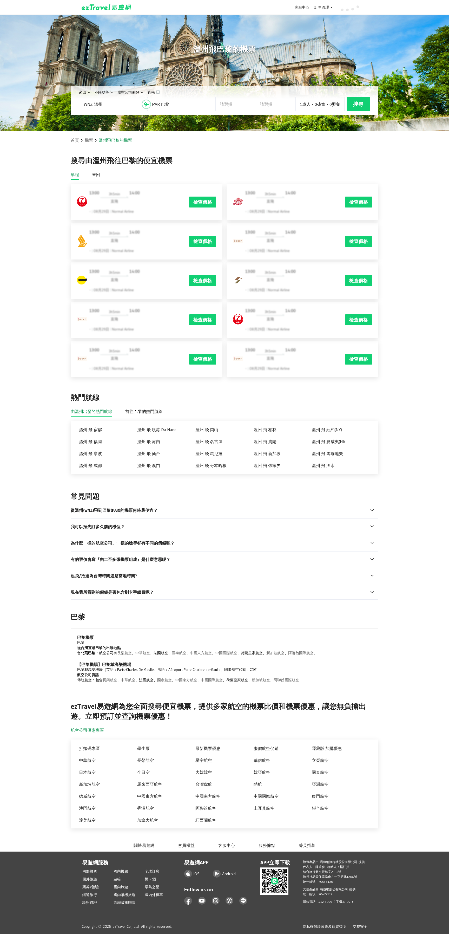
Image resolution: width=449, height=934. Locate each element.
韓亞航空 (262, 772)
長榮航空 (124, 653)
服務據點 (267, 845)
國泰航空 (179, 653)
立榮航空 (320, 760)
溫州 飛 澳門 (148, 465)
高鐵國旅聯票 (124, 902)
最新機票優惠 (207, 748)
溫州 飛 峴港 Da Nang (156, 429)
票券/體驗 (90, 887)
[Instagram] (216, 901)
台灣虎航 (203, 784)
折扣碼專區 (89, 748)
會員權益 (186, 845)
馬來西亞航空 (149, 784)
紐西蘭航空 (205, 820)
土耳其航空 (264, 808)
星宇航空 (203, 760)
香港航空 (145, 808)
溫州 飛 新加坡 (267, 453)
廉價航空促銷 (266, 748)
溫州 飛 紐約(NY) (327, 429)
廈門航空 (320, 796)
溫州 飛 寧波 (90, 453)
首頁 (75, 140)
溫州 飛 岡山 (206, 429)
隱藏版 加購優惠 (327, 748)
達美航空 (87, 820)
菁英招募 (307, 845)
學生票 (143, 748)
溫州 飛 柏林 (265, 429)
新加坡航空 (275, 653)
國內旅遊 (121, 887)
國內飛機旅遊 (124, 894)
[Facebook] (188, 901)
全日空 (143, 772)
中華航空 (142, 653)
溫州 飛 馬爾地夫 (327, 453)
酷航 (258, 784)
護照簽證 (89, 902)
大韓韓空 (203, 772)
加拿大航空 (147, 820)
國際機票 (89, 871)
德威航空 (87, 796)
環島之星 (152, 887)
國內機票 (121, 871)
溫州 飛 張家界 (267, 465)
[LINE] (243, 901)
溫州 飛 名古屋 (208, 441)
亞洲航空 (320, 784)
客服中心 (302, 7)
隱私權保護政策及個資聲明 (324, 926)
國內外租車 (154, 894)
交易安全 (360, 926)
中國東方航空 (201, 653)
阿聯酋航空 (205, 808)
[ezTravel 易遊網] (106, 7)
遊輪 (117, 879)
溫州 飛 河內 (148, 441)
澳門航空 (87, 808)
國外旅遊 (89, 879)
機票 (89, 140)
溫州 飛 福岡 (90, 441)
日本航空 (87, 772)
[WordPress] (230, 901)
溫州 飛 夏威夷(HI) (328, 441)
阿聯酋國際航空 (301, 653)
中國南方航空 (207, 796)
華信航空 (262, 760)
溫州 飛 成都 (90, 465)
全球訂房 (152, 871)
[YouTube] (202, 901)
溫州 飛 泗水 (323, 465)
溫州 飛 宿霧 (90, 429)
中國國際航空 (226, 653)
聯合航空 (320, 808)
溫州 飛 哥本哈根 (211, 465)
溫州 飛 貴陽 (265, 441)
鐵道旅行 (89, 894)
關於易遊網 (144, 845)
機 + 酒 (150, 879)
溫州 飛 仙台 (148, 453)
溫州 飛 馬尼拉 (208, 453)
